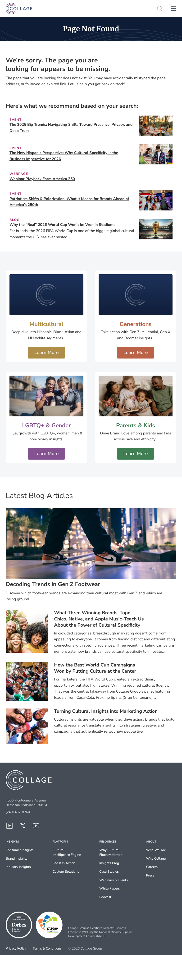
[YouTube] (36, 825)
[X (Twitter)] (23, 825)
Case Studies (109, 871)
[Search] (159, 8)
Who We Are (156, 850)
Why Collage (156, 858)
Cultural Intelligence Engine (67, 852)
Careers (152, 867)
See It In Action (64, 863)
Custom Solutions (66, 871)
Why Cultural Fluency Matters (111, 852)
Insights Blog (109, 863)
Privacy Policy (16, 948)
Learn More (46, 352)
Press (150, 875)
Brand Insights (16, 858)
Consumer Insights (20, 850)
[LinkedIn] (9, 825)
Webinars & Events (113, 880)
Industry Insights (18, 867)
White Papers (109, 888)
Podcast (105, 897)
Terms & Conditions (47, 948)
